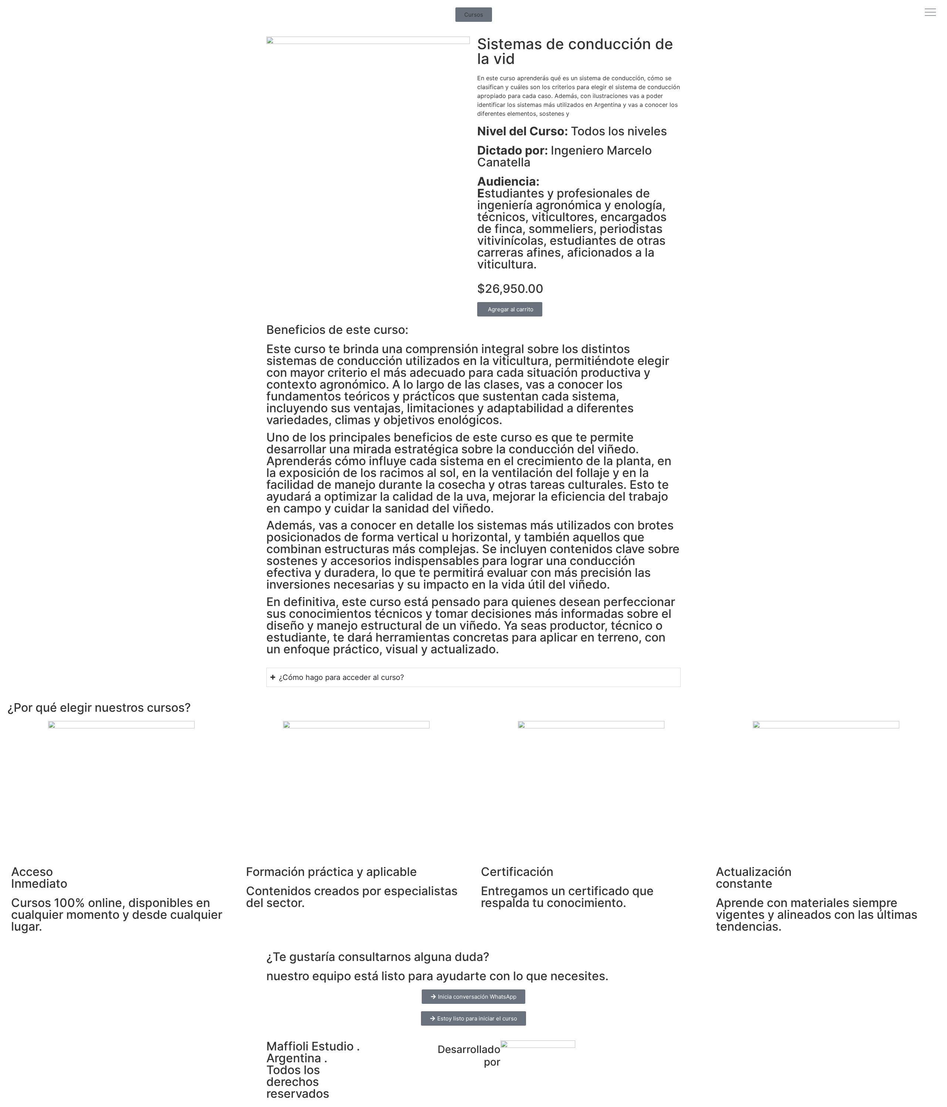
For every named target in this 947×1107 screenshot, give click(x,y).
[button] (473, 14)
